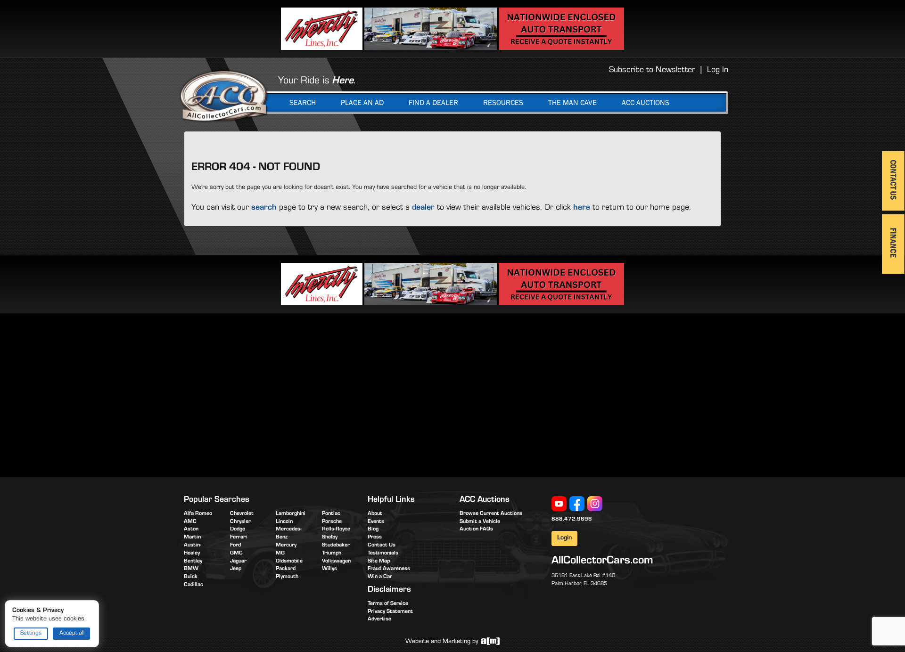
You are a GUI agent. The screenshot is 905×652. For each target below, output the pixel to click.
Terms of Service (388, 604)
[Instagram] (594, 504)
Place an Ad (362, 102)
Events (376, 522)
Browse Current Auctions (491, 514)
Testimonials (383, 553)
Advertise (379, 619)
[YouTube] (559, 504)
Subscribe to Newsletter (652, 70)
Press (375, 537)
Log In (717, 70)
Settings (30, 633)
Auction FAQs (476, 529)
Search (302, 102)
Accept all (71, 633)
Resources (503, 102)
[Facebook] (576, 504)
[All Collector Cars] (224, 95)
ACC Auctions (645, 102)
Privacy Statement (390, 612)
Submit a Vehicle (480, 522)
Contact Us (381, 545)
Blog (373, 529)
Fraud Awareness (389, 569)
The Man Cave (572, 102)
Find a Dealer (433, 102)
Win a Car (380, 577)
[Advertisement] (263, 393)
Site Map (379, 561)
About (375, 514)
